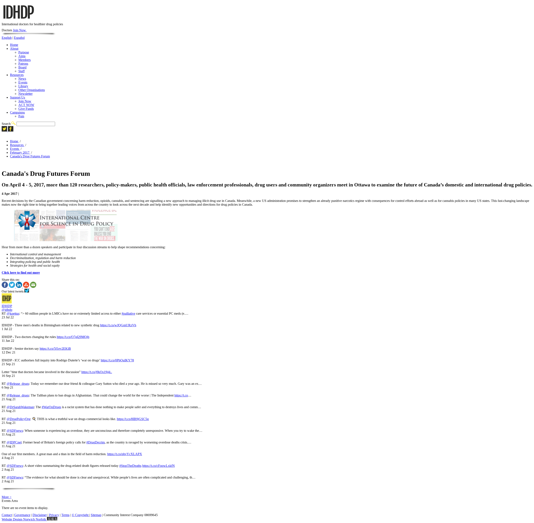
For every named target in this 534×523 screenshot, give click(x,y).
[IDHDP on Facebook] (10, 130)
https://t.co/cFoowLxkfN (158, 465)
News (22, 78)
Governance (22, 515)
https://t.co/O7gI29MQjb (73, 337)
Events (22, 82)
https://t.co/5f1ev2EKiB (55, 348)
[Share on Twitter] (12, 287)
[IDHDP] (18, 20)
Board (22, 67)
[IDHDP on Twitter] (5, 130)
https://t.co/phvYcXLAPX (124, 454)
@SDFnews (15, 430)
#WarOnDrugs (51, 407)
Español (19, 37)
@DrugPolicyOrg (18, 419)
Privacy (54, 515)
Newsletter (25, 93)
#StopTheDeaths (130, 465)
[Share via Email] (33, 287)
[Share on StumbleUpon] (26, 287)
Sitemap (96, 515)
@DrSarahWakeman (20, 407)
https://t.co (181, 395)
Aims (21, 56)
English (7, 37)
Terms (65, 515)
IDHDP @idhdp (7, 308)
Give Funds (26, 108)
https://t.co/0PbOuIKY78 (117, 360)
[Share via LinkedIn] (19, 287)
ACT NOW (26, 105)
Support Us (17, 97)
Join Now (20, 30)
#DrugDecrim (95, 442)
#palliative (128, 313)
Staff (21, 71)
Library (23, 86)
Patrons (23, 63)
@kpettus (13, 313)
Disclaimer (40, 515)
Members (24, 60)
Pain (21, 116)
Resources (17, 75)
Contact (7, 515)
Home (14, 45)
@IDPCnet (14, 442)
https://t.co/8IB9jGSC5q (133, 419)
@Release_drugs (18, 383)
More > (6, 497)
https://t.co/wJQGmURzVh (118, 325)
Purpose (23, 52)
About (14, 48)
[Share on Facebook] (5, 287)
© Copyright (80, 515)
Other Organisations (31, 90)
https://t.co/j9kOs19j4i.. (96, 372)
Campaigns (17, 112)
